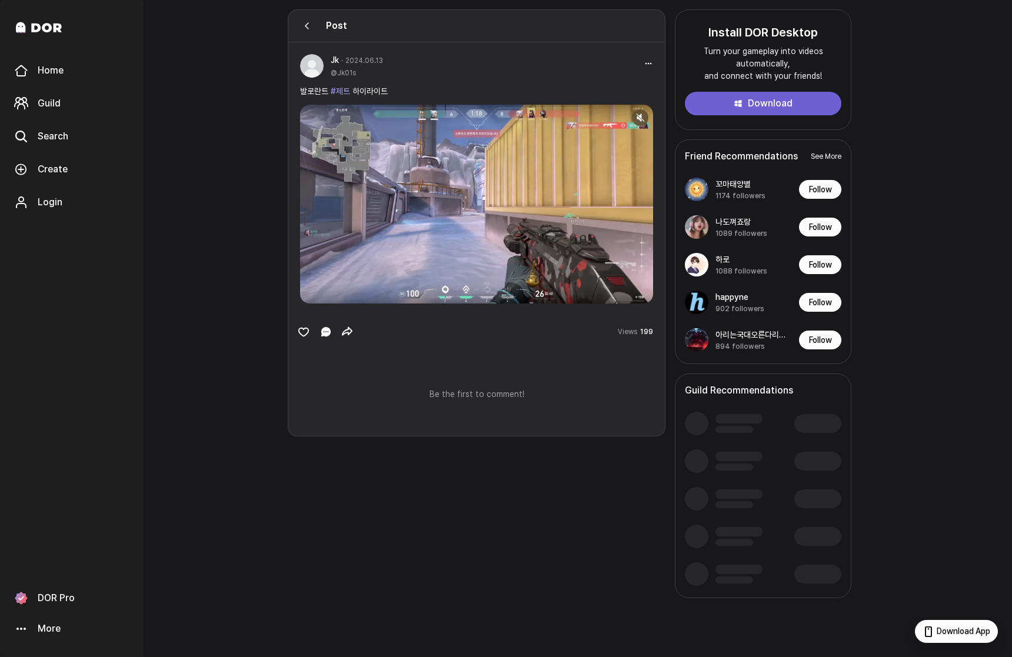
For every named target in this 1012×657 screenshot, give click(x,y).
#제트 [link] (340, 91)
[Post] (307, 25)
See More (826, 156)
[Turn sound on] (333, 289)
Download (770, 103)
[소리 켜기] (640, 117)
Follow (820, 189)
